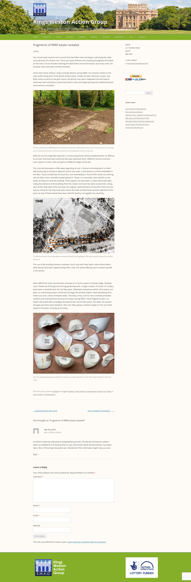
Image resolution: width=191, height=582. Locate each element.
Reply (35, 454)
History (82, 37)
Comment (38, 476)
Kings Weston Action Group (70, 21)
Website (36, 525)
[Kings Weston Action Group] (39, 15)
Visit (131, 37)
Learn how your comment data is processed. (87, 542)
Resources (119, 37)
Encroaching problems (134, 112)
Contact (142, 37)
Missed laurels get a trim (45, 411)
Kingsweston (92, 391)
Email (36, 515)
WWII (109, 391)
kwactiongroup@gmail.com (137, 63)
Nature (94, 37)
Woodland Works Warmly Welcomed (139, 121)
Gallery (106, 37)
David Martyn (50, 394)
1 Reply (36, 51)
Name (36, 505)
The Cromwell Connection (101, 411)
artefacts (71, 391)
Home (35, 37)
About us (47, 37)
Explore (70, 37)
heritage (55, 391)
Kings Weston (81, 391)
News (59, 37)
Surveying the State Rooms (135, 109)
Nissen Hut (102, 391)
